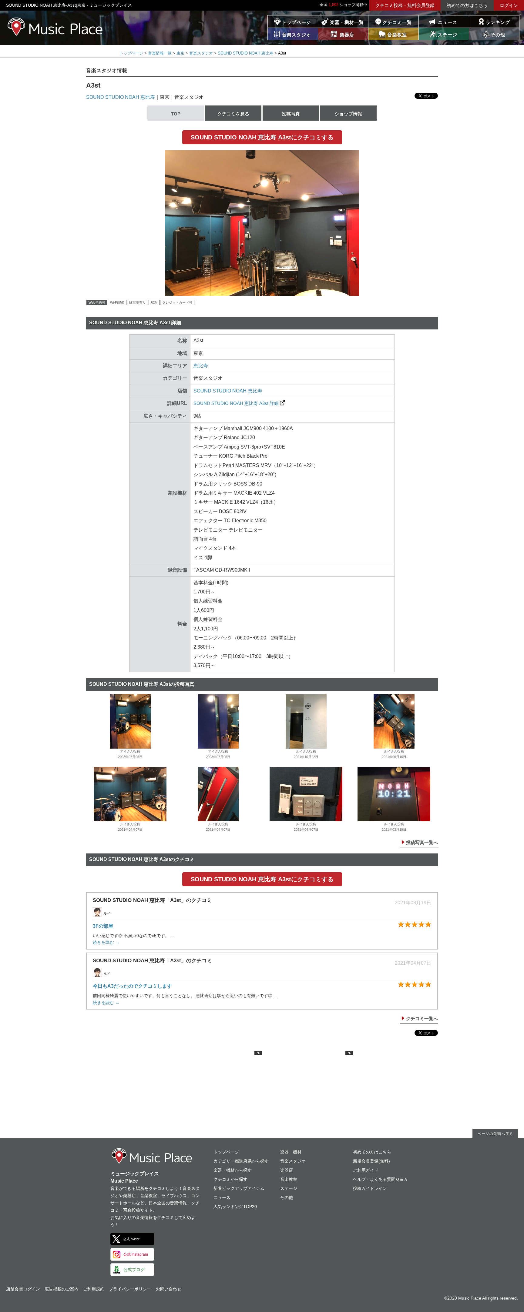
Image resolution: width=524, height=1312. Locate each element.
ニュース (447, 22)
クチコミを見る (233, 113)
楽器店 (286, 1170)
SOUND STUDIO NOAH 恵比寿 (245, 53)
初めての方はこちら (467, 5)
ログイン (509, 5)
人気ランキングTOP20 (235, 1206)
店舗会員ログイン (23, 1289)
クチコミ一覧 (397, 22)
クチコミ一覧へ (422, 1018)
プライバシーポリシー (130, 1289)
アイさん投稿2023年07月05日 (130, 754)
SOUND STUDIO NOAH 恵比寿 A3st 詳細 (236, 403)
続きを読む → (106, 942)
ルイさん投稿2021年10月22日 (306, 754)
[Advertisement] (216, 1089)
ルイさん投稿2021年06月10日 (394, 754)
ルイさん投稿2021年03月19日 (394, 826)
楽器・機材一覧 (347, 22)
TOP (175, 113)
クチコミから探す (230, 1179)
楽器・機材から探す (232, 1170)
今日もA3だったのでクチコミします (132, 986)
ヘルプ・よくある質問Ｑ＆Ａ (380, 1179)
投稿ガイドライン (370, 1188)
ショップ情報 (348, 113)
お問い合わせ (168, 1289)
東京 (180, 53)
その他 (286, 1197)
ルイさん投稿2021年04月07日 (130, 826)
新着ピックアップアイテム (238, 1188)
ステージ (288, 1188)
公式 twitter (131, 1239)
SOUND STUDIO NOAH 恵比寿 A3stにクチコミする (262, 137)
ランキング (498, 22)
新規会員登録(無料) (371, 1161)
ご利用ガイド (365, 1170)
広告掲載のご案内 (62, 1289)
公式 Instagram (135, 1254)
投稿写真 (291, 113)
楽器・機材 (290, 1152)
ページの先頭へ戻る (495, 1134)
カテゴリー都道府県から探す (241, 1161)
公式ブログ (134, 1269)
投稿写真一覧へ (422, 842)
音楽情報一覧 (160, 53)
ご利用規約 (93, 1289)
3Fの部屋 (103, 926)
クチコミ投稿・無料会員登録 (405, 5)
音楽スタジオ (201, 53)
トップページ (296, 22)
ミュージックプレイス (55, 26)
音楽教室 (288, 1179)
